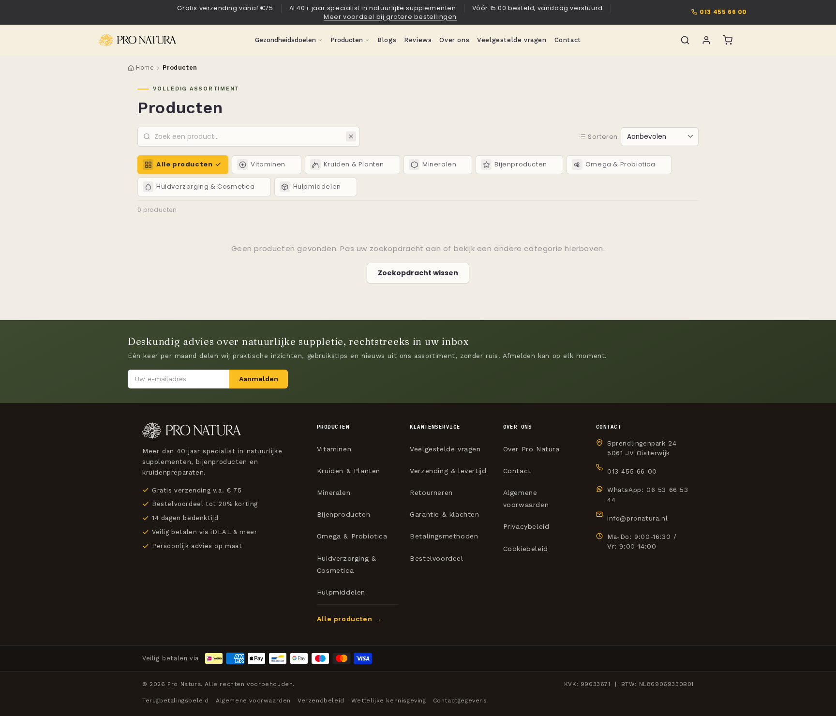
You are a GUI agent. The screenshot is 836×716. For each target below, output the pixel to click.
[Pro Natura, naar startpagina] (137, 40)
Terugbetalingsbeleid (175, 700)
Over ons (454, 40)
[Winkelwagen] (727, 40)
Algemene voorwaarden (526, 498)
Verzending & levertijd (448, 471)
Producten (346, 40)
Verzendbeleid (321, 700)
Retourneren (431, 492)
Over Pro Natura (531, 449)
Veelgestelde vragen (511, 40)
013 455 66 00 (723, 12)
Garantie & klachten (444, 514)
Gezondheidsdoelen (285, 40)
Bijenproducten (343, 514)
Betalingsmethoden (444, 536)
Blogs (386, 40)
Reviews (418, 40)
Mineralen (333, 492)
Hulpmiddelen (341, 592)
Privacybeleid (526, 526)
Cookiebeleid (525, 548)
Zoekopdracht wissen (418, 273)
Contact (567, 40)
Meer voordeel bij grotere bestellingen (390, 17)
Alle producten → (349, 619)
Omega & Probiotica (352, 536)
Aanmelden (258, 379)
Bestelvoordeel (436, 558)
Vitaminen (334, 449)
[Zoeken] (685, 40)
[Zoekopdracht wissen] (351, 137)
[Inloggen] (706, 40)
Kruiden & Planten (348, 471)
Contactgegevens (460, 700)
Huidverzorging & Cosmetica (346, 564)
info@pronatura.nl (637, 518)
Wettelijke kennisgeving (388, 700)
